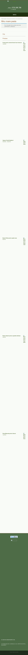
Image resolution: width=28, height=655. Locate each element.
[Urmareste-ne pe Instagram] (15, 653)
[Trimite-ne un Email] (12, 11)
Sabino (14, 652)
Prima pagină (3, 18)
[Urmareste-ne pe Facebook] (13, 11)
